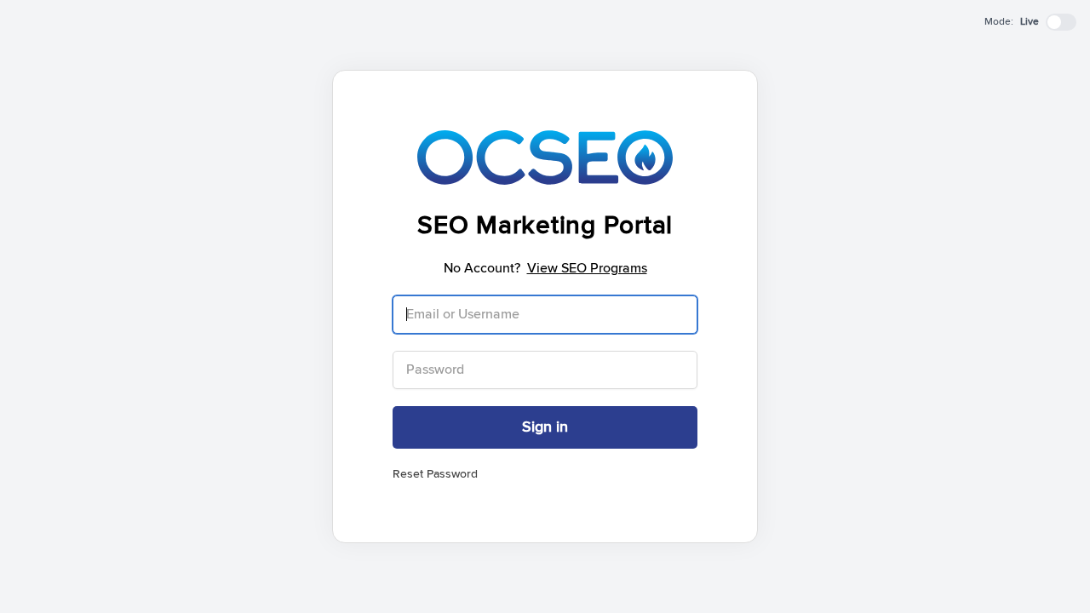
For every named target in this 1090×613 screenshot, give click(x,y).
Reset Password (435, 474)
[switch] (1061, 22)
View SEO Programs (587, 268)
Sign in (545, 427)
